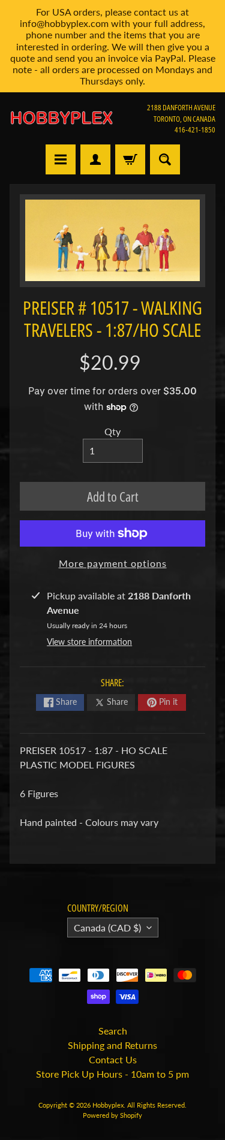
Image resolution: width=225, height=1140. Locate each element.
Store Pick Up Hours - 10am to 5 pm (112, 1073)
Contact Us (113, 1059)
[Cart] (130, 159)
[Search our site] (165, 159)
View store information (89, 642)
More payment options (113, 563)
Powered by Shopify (112, 1115)
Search (112, 1030)
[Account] (95, 159)
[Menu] (61, 159)
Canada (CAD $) (107, 927)
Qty (112, 431)
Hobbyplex (108, 1105)
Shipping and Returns (112, 1045)
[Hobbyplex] (61, 118)
